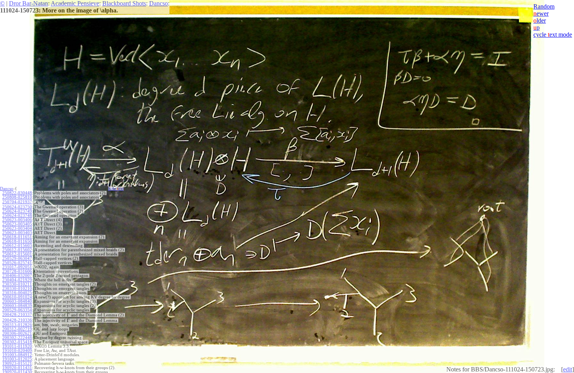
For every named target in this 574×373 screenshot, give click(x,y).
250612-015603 (17, 245)
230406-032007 (17, 276)
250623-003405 (17, 224)
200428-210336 (17, 320)
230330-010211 (17, 284)
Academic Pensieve (75, 3)
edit (567, 369)
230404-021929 (17, 280)
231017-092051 (17, 267)
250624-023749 (17, 211)
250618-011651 (17, 237)
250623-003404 (17, 228)
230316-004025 (17, 293)
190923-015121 (17, 363)
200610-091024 (17, 297)
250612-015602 (17, 250)
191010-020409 (17, 350)
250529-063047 (17, 258)
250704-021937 (17, 202)
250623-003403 (17, 233)
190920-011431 (17, 368)
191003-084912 (17, 355)
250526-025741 (17, 263)
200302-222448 (17, 338)
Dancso (158, 3)
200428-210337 (17, 315)
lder (539, 20)
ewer (541, 13)
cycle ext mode (552, 34)
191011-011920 (17, 346)
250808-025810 (17, 197)
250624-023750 (17, 207)
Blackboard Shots (124, 3)
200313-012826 (17, 325)
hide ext (116, 188)
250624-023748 (17, 215)
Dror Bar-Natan (28, 3)
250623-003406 (17, 220)
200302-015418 (17, 342)
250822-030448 (17, 193)
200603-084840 (17, 301)
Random (543, 6)
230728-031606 (17, 271)
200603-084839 (17, 306)
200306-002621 (17, 333)
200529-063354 (17, 310)
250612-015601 (17, 254)
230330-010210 (17, 288)
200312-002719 (17, 329)
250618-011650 (17, 241)
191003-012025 (17, 359)
